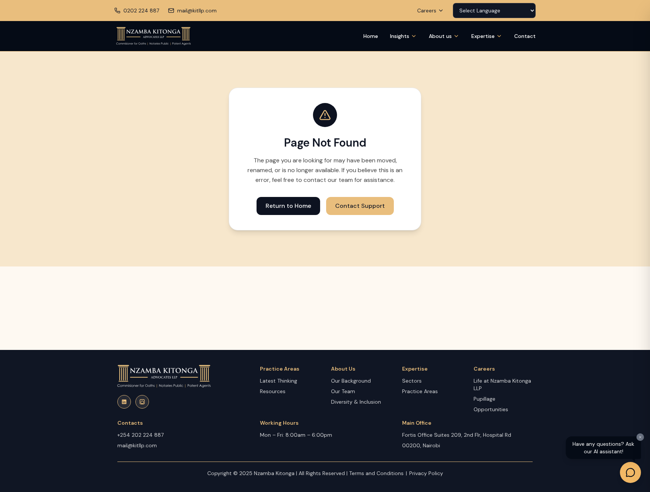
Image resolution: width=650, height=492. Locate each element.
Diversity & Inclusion (356, 401)
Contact (525, 36)
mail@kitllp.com (137, 445)
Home (370, 36)
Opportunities (491, 409)
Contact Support (360, 206)
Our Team (343, 391)
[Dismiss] (640, 437)
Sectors (412, 380)
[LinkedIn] (124, 402)
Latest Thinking (278, 380)
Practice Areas (420, 391)
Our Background (351, 380)
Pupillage (484, 398)
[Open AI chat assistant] (630, 472)
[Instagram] (142, 402)
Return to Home (288, 206)
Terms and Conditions (376, 473)
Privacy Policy (426, 473)
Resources (273, 391)
